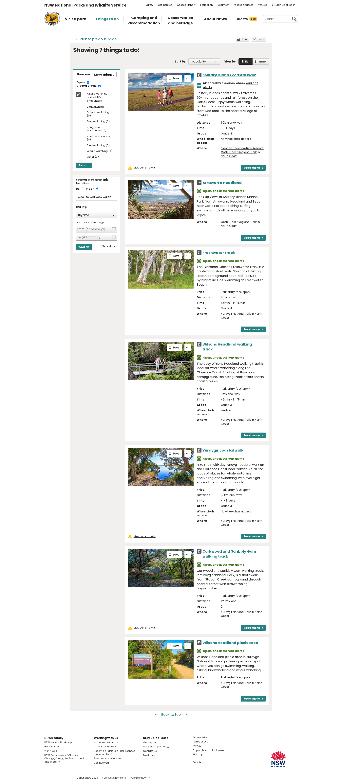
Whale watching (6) (99, 151)
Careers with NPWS (105, 746)
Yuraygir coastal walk (222, 450)
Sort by (180, 61)
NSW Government (112, 777)
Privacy (197, 746)
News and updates (154, 746)
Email (261, 39)
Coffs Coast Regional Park (239, 152)
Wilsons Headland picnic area (230, 642)
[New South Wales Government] (278, 759)
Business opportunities (107, 758)
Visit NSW (49, 751)
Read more (251, 168)
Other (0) (93, 157)
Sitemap (198, 754)
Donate (197, 762)
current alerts (233, 191)
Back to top (171, 714)
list (247, 61)
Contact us (150, 751)
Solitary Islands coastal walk (229, 75)
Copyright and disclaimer (208, 750)
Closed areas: (87, 86)
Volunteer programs (106, 742)
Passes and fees (243, 5)
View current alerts (145, 167)
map (262, 61)
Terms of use (200, 741)
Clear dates (109, 246)
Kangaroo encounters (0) (96, 129)
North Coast (229, 156)
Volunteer (223, 5)
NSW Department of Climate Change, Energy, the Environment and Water (64, 759)
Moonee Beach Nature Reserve (242, 148)
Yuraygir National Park (236, 314)
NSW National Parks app (58, 742)
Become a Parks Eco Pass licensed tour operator (114, 752)
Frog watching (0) (98, 121)
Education (206, 5)
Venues (262, 5)
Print (245, 39)
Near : (90, 189)
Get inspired (165, 5)
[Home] (52, 19)
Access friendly (186, 5)
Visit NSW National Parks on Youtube (65, 777)
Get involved (101, 762)
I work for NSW (138, 777)
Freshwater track (218, 252)
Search (84, 165)
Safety (149, 5)
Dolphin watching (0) (98, 114)
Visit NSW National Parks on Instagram (56, 777)
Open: (81, 82)
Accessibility (200, 737)
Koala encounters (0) (98, 138)
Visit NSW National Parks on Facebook (48, 777)
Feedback (149, 755)
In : (78, 189)
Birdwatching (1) (97, 107)
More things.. (104, 75)
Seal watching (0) (98, 145)
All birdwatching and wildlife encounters (97, 97)
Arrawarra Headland (222, 182)
